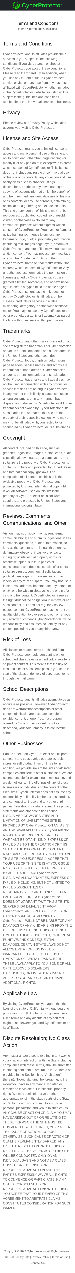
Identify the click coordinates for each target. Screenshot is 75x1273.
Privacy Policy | (41, 1257)
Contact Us (38, 1262)
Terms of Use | (61, 1257)
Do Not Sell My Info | (18, 1257)
